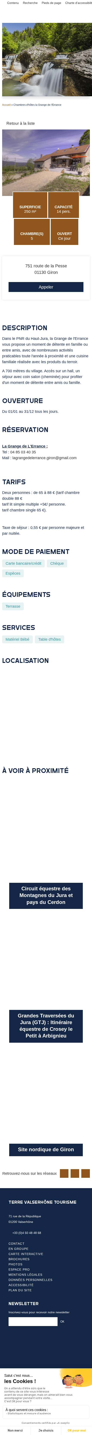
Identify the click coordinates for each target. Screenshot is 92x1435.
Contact (17, 1243)
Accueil (6, 104)
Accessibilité (21, 1285)
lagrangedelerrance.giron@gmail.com (44, 458)
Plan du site (20, 1290)
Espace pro (19, 1269)
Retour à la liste (20, 123)
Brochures (19, 1259)
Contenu (13, 3)
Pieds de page (51, 3)
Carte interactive (26, 1254)
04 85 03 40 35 (23, 452)
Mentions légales (26, 1274)
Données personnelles (30, 1280)
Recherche (30, 3)
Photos (16, 1264)
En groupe (18, 1248)
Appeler (46, 287)
